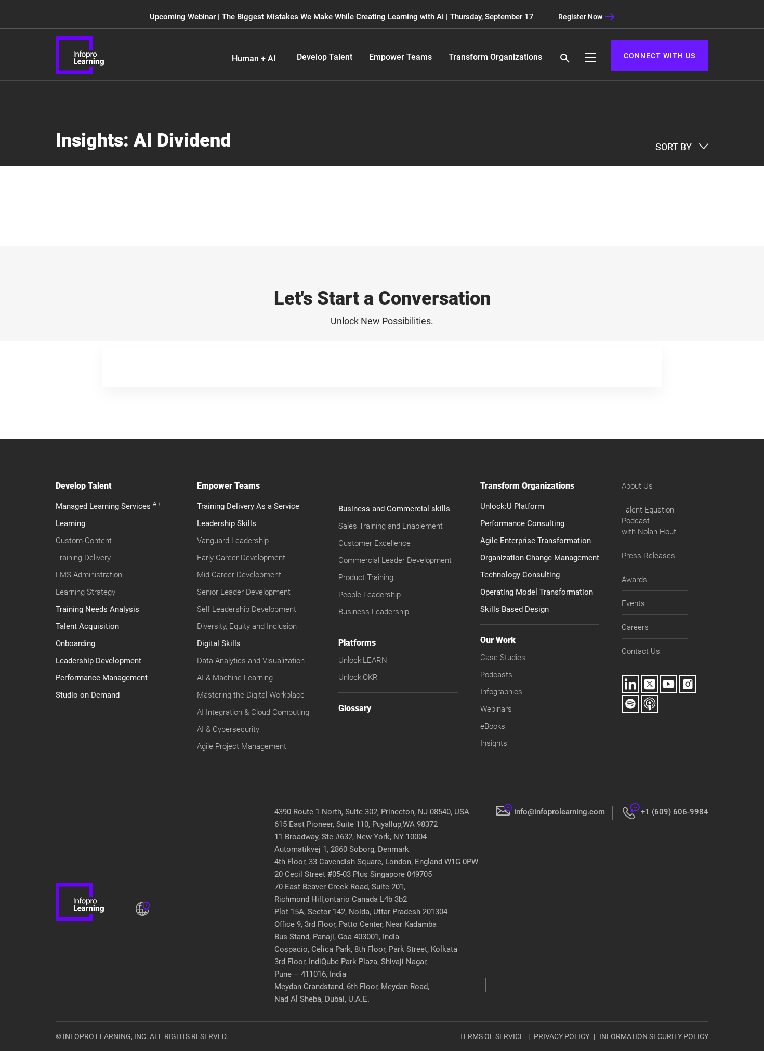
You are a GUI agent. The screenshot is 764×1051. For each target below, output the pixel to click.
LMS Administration (89, 575)
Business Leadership (373, 611)
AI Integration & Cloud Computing (253, 712)
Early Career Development (241, 557)
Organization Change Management (539, 557)
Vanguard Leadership (233, 540)
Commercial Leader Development (395, 560)
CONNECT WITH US (659, 55)
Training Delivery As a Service (248, 506)
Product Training (365, 577)
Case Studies (502, 657)
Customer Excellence (374, 543)
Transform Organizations (495, 57)
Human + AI (254, 58)
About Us (637, 486)
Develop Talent (324, 57)
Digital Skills (219, 643)
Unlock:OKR (358, 677)
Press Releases (648, 555)
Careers (635, 627)
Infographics (501, 692)
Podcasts (496, 674)
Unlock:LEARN (362, 660)
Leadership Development (98, 660)
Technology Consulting (520, 575)
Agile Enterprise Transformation (535, 540)
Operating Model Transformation (536, 592)
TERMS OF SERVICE (491, 1036)
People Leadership (369, 594)
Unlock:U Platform (512, 506)
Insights (493, 743)
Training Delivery (83, 557)
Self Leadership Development (246, 609)
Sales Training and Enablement (390, 526)
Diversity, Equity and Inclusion (247, 626)
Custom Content (84, 540)
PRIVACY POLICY (561, 1036)
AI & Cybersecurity (228, 729)
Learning (70, 523)
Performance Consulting (522, 523)
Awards (634, 579)
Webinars (496, 709)
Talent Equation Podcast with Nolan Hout (649, 520)
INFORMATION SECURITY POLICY (653, 1036)
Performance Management (102, 677)
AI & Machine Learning (235, 677)
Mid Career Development (239, 575)
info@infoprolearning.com (559, 812)
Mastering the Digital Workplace (251, 695)
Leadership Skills (226, 523)
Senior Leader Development (244, 592)
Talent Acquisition (87, 626)
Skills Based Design (514, 609)
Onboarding (75, 643)
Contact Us (641, 651)
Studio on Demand (88, 695)
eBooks (492, 726)
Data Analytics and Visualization (251, 660)
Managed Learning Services (108, 506)
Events (633, 603)
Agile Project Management (241, 746)
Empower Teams (400, 57)
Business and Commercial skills (394, 509)
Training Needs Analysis (97, 609)
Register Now (580, 16)
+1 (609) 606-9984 (674, 812)
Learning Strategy (85, 592)
